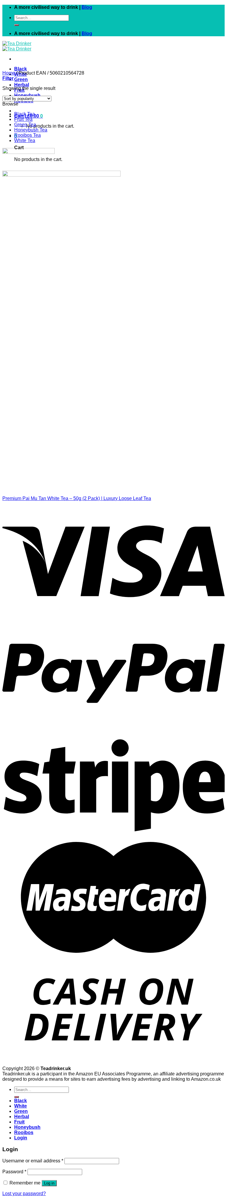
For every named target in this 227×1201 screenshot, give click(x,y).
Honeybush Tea (30, 129)
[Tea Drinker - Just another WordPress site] (16, 46)
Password (14, 1171)
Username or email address (32, 1160)
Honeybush (27, 95)
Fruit (19, 1121)
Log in (49, 1183)
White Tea (24, 140)
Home (8, 72)
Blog (87, 7)
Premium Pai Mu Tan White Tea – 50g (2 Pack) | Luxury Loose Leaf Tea (76, 498)
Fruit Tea (23, 119)
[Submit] (16, 25)
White (20, 1105)
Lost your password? (24, 1193)
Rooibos (23, 1132)
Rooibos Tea (27, 135)
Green (21, 79)
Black (20, 68)
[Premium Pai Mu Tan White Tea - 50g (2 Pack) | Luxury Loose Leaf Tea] (75, 488)
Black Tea (24, 113)
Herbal (21, 84)
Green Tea (25, 124)
